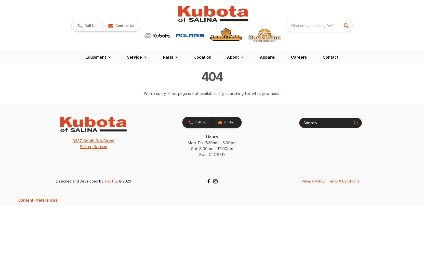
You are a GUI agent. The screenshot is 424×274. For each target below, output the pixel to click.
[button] (87, 25)
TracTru (110, 181)
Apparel (267, 57)
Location (202, 57)
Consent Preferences (37, 200)
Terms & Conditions (343, 181)
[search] (347, 25)
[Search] (356, 122)
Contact (330, 57)
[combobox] (319, 26)
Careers (299, 57)
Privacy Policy (313, 181)
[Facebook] (208, 181)
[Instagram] (215, 181)
